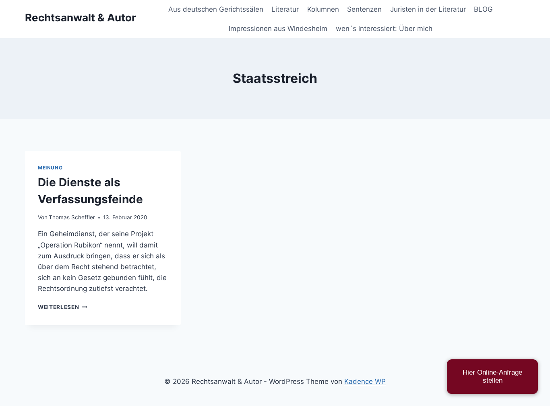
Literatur (285, 9)
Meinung (50, 168)
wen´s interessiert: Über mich (384, 29)
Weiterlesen (62, 307)
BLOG (483, 9)
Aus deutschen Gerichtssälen (215, 9)
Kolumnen (323, 9)
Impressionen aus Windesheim (278, 29)
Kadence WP (365, 381)
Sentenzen (364, 9)
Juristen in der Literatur (428, 9)
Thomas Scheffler (72, 217)
